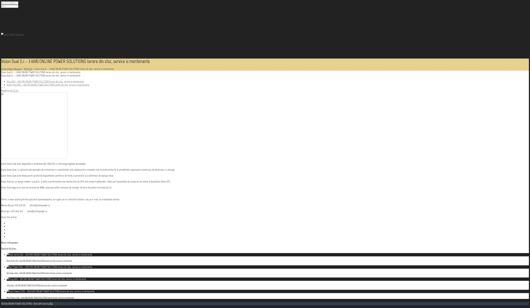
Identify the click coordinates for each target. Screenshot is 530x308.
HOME (9, 40)
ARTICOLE (11, 50)
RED (51, 303)
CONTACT (11, 53)
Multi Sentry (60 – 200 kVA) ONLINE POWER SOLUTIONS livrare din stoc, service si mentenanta (39, 261)
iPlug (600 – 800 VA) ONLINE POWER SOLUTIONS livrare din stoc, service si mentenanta (37, 285)
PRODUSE (11, 47)
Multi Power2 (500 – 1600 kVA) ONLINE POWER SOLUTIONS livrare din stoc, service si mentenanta (40, 297)
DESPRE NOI (13, 43)
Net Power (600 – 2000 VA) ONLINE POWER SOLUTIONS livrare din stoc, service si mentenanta (39, 273)
